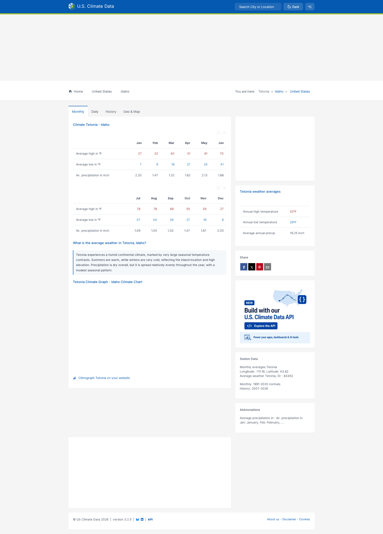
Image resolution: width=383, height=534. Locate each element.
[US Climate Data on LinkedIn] (142, 519)
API (150, 519)
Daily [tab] (94, 111)
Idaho (279, 91)
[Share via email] (267, 266)
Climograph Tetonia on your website (104, 378)
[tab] (111, 111)
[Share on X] (251, 266)
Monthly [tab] (78, 111)
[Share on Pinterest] (259, 266)
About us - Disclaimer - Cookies (288, 519)
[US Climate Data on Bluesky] (137, 519)
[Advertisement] (191, 48)
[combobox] (258, 6)
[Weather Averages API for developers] (275, 314)
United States (299, 91)
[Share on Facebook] (243, 266)
